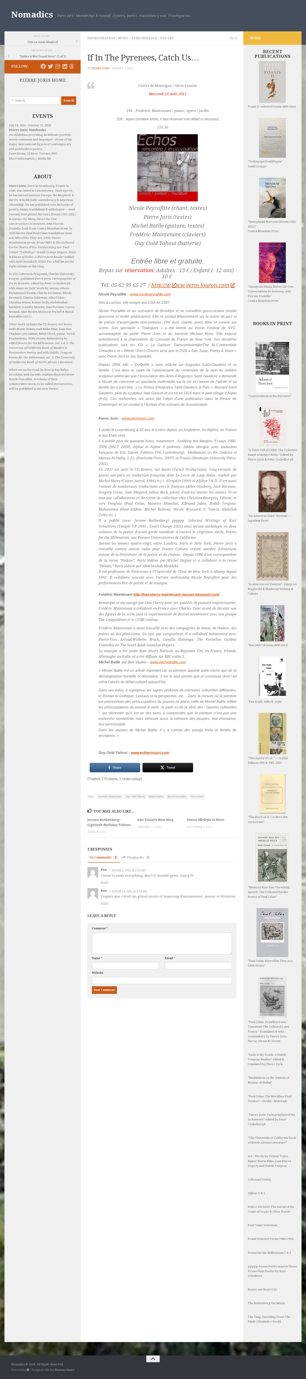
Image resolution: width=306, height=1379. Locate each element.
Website (97, 972)
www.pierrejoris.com (138, 418)
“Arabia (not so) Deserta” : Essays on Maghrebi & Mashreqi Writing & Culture (272, 589)
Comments (105, 857)
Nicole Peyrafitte (177, 796)
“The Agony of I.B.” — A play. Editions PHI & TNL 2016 (268, 760)
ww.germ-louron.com (202, 285)
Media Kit (44, 158)
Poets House (17, 153)
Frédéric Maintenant (110, 796)
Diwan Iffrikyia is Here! (205, 820)
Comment (100, 928)
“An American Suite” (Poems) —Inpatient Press (269, 518)
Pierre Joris (100, 68)
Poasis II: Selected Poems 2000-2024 (271, 106)
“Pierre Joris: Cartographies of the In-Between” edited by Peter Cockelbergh (271, 1119)
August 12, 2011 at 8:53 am (129, 891)
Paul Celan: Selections (262, 1225)
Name (97, 958)
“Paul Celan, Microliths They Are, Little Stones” (270, 963)
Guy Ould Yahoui (135, 796)
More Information (21, 158)
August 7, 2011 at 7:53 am (128, 870)
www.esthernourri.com (150, 753)
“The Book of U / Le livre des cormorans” (267, 819)
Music (123, 38)
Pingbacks (138, 857)
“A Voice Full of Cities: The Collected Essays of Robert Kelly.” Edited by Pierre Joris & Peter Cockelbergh (272, 454)
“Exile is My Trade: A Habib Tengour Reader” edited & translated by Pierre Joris (267, 1059)
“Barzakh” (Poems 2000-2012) (268, 645)
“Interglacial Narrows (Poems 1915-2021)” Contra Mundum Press (272, 226)
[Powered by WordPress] (28, 1369)
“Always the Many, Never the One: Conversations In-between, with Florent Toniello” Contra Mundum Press (271, 293)
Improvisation (101, 38)
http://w (161, 285)
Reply (105, 882)
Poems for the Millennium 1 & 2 (269, 1252)
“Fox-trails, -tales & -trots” (265, 701)
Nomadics (32, 14)
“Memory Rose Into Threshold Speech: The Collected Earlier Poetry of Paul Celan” (268, 892)
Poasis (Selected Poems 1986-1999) (271, 1239)
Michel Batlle (156, 796)
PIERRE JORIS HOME (42, 80)
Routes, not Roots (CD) (262, 1289)
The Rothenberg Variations (266, 1303)
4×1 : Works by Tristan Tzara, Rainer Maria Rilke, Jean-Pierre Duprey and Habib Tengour (269, 1161)
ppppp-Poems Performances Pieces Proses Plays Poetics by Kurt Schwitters (272, 1271)
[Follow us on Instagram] (57, 66)
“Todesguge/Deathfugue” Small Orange (265, 164)
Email (170, 958)
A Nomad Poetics (259, 1179)
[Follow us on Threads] (71, 66)
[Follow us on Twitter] (50, 66)
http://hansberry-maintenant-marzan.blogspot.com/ (176, 594)
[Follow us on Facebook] (43, 66)
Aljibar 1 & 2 (256, 1193)
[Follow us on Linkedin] (64, 66)
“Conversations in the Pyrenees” (269, 396)
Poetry (167, 38)
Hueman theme (64, 1369)
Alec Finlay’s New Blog (155, 820)
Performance (144, 38)
